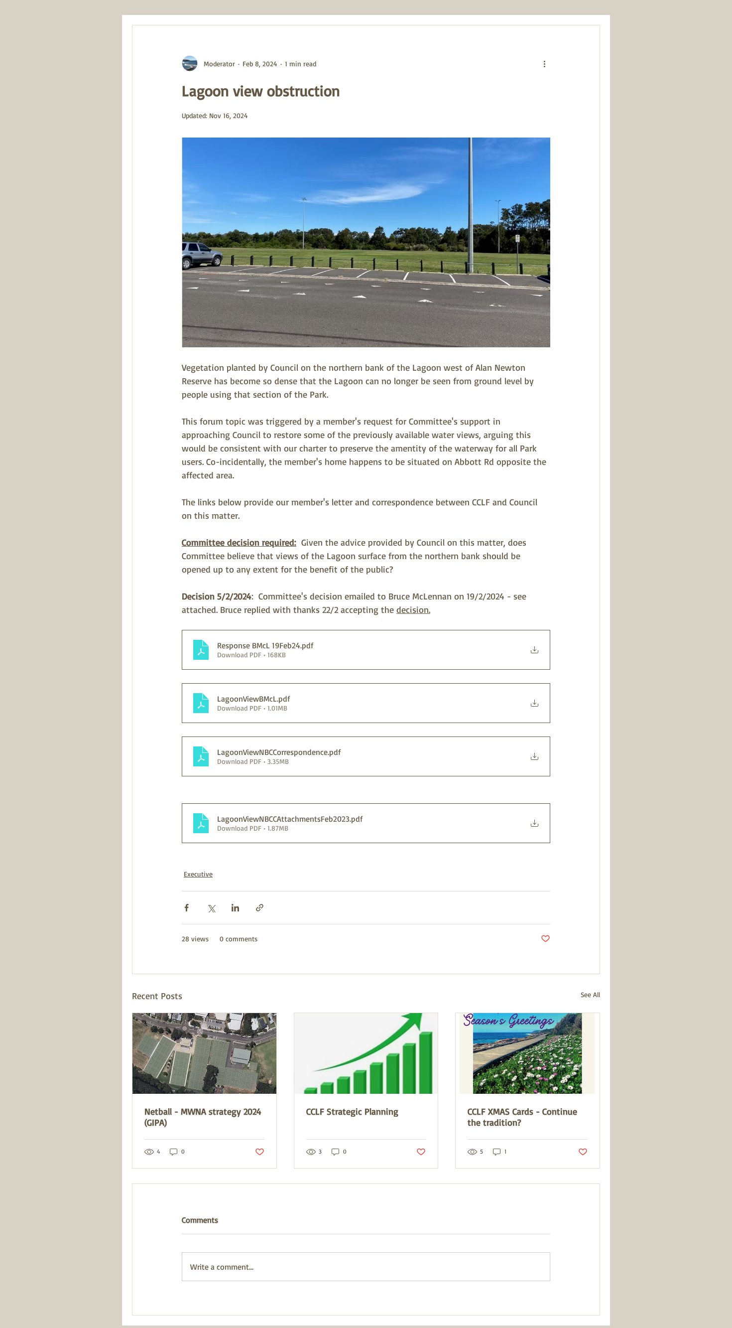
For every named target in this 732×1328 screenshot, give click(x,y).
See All (590, 994)
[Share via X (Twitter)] (211, 907)
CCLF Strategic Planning (352, 1111)
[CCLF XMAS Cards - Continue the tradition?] (528, 1053)
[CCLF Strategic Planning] (366, 1053)
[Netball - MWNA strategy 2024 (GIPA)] (204, 1053)
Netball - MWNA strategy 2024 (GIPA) (202, 1117)
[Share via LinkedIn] (235, 907)
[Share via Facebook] (186, 907)
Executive (198, 874)
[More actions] (544, 63)
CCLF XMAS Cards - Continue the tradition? (522, 1117)
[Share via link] (259, 907)
